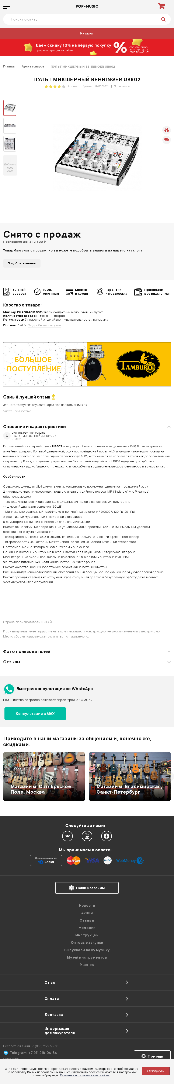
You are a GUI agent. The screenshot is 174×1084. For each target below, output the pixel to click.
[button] (5, 776)
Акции (87, 913)
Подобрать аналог (21, 263)
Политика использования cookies (85, 1075)
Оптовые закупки (87, 942)
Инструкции (86, 935)
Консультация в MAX (35, 713)
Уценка (87, 964)
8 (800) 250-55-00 (45, 1046)
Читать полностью (17, 411)
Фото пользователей (27, 651)
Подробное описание (44, 325)
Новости (87, 905)
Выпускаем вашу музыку (87, 950)
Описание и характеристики (34, 426)
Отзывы (11, 662)
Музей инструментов (87, 957)
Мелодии (87, 927)
